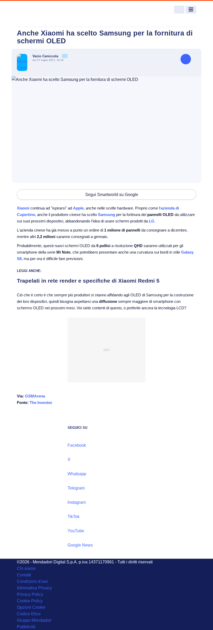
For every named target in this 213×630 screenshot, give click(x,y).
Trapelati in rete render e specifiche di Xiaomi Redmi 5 (88, 281)
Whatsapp (77, 474)
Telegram (76, 488)
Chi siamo (26, 568)
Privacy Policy (30, 594)
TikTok (73, 516)
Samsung (106, 214)
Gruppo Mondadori (34, 620)
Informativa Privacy (34, 588)
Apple (78, 208)
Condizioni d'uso (32, 581)
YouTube (76, 531)
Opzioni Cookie (31, 607)
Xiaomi (23, 208)
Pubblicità (26, 627)
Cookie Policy (30, 601)
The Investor (41, 402)
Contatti (24, 575)
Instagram (77, 502)
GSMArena (35, 396)
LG (151, 221)
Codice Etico (29, 614)
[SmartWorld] (36, 10)
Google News (80, 545)
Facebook (77, 445)
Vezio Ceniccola (45, 56)
